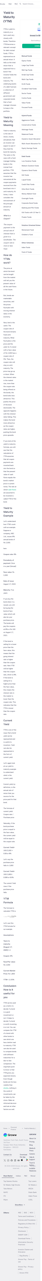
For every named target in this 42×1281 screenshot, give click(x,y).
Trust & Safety (32, 1164)
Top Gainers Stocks (10, 1181)
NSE (19, 1212)
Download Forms (24, 1238)
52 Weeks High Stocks (11, 1185)
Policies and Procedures (27, 1220)
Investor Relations (32, 1169)
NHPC (5, 1192)
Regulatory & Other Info (26, 1224)
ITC (4, 1196)
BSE (25, 1212)
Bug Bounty (23, 1255)
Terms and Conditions (26, 1216)
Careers (32, 1154)
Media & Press (32, 1149)
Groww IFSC (23, 1273)
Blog (31, 1145)
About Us (32, 1138)
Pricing (31, 1142)
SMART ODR (22, 1235)
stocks (5, 1088)
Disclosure (22, 1231)
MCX (31, 1212)
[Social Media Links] (4, 1160)
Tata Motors (7, 1188)
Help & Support (32, 1158)
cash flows (12, 490)
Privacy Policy (23, 1227)
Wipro (5, 1200)
